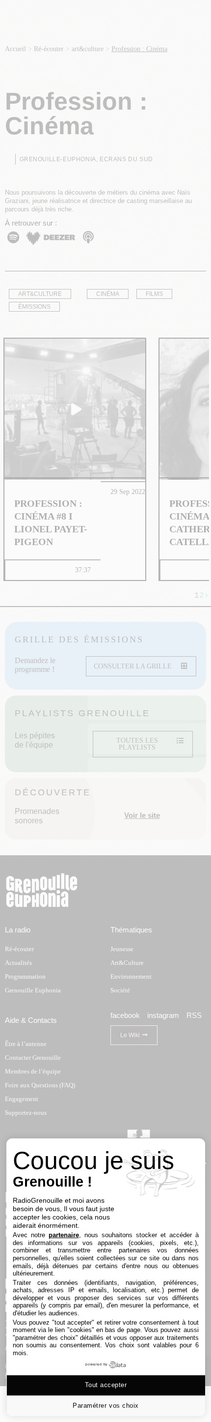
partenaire (64, 1235)
